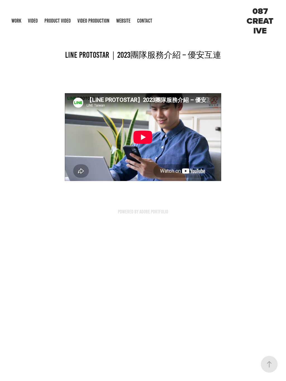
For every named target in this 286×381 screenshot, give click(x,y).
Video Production (93, 21)
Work (16, 21)
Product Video (57, 21)
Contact (144, 21)
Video (33, 21)
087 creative (260, 21)
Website (123, 21)
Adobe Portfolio (153, 211)
